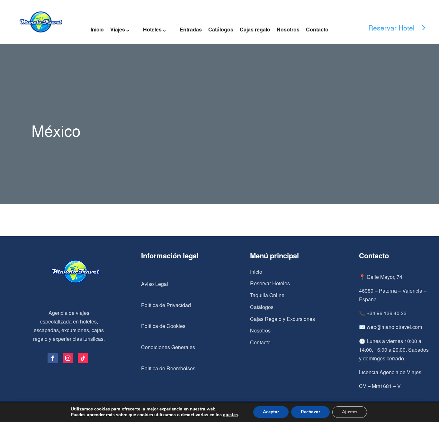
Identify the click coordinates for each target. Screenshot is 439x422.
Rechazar (310, 412)
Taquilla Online (267, 295)
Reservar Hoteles (270, 283)
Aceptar (271, 412)
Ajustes (349, 412)
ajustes (230, 415)
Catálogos (220, 29)
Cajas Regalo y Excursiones (282, 319)
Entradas (191, 29)
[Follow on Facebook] (53, 358)
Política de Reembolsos (168, 368)
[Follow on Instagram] (68, 358)
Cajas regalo (255, 29)
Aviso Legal (154, 284)
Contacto (317, 29)
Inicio (97, 29)
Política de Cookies (163, 326)
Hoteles (152, 29)
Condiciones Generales (168, 347)
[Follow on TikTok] (83, 358)
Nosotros (288, 29)
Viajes (117, 29)
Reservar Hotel (391, 27)
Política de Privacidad (166, 305)
